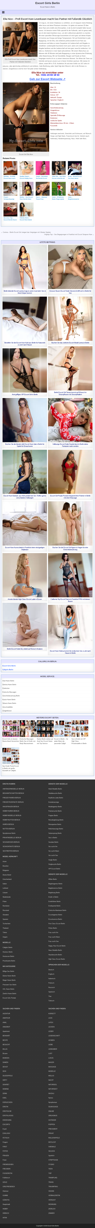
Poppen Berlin (53, 815)
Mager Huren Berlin (9, 980)
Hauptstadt (6, 1204)
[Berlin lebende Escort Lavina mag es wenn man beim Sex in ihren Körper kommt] (25, 267)
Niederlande (7, 897)
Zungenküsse (6, 711)
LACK (50, 1018)
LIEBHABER (52, 1049)
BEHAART (6, 1036)
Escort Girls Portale (9, 998)
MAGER (51, 1062)
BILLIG (5, 1049)
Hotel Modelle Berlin (55, 789)
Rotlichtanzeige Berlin (55, 829)
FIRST (5, 1147)
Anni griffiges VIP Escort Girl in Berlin (25, 394)
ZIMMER (51, 1213)
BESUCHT (6, 1044)
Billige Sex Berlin (8, 971)
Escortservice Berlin (55, 919)
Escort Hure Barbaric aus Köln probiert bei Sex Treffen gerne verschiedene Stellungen (25, 497)
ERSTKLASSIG (8, 1115)
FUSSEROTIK (7, 1173)
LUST (50, 1053)
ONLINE (51, 1111)
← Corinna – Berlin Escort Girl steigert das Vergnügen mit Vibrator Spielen (26, 232)
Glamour (5, 1191)
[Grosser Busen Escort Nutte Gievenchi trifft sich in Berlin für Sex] (70, 267)
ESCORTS (6, 1124)
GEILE (5, 1182)
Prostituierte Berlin (9, 961)
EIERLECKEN (7, 1102)
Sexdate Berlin (53, 842)
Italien (5, 884)
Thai (49, 996)
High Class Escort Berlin (56, 959)
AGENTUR (6, 1013)
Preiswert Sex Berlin (9, 985)
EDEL (5, 1098)
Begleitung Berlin (54, 892)
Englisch (51, 974)
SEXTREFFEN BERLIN (11, 851)
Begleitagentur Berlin (55, 884)
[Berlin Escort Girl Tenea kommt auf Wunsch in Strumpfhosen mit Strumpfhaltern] (70, 368)
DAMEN (5, 1062)
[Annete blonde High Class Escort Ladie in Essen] (25, 575)
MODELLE (52, 1071)
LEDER (50, 1031)
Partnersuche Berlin (55, 811)
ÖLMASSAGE (53, 1107)
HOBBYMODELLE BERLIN (12, 815)
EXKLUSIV (6, 1133)
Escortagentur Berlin (55, 915)
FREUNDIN (6, 1169)
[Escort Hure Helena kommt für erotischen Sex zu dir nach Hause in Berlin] (70, 627)
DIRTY (5, 1080)
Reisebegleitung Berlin (55, 820)
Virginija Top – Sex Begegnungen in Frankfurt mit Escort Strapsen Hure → (69, 234)
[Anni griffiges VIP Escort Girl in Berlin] (25, 370)
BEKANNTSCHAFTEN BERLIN (13, 793)
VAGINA (51, 1191)
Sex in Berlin (52, 837)
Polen (4, 901)
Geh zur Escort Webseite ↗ (47, 79)
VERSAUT (52, 1200)
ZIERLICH (51, 1209)
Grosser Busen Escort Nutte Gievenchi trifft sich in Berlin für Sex (70, 292)
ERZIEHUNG (7, 1120)
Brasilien (5, 866)
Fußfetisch (6, 1178)
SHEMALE (52, 1147)
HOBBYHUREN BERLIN (11, 811)
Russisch (51, 987)
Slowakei (6, 915)
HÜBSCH (6, 1213)
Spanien (5, 919)
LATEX (50, 1022)
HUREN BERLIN (8, 824)
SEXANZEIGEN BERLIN (11, 842)
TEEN (50, 1169)
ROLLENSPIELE (54, 1138)
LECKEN (51, 1027)
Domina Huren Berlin (9, 684)
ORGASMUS (52, 1115)
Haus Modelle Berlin (55, 950)
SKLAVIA (51, 1151)
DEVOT (5, 1067)
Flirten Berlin (52, 928)
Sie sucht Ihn (52, 846)
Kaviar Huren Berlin (8, 699)
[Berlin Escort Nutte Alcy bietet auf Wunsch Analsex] (25, 625)
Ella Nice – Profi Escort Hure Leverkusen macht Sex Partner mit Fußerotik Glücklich (47, 19)
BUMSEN (6, 1058)
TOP (50, 1173)
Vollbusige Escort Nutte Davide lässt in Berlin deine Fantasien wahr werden (70, 445)
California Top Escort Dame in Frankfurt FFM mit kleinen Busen (70, 600)
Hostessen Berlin (8, 956)
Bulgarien (6, 870)
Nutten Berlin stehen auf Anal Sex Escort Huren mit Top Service (45, 741)
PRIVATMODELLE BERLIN (12, 837)
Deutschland (7, 875)
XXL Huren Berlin (8, 989)
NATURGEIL (52, 1084)
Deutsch (51, 970)
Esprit (5, 1129)
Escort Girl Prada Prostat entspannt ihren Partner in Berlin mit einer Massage (70, 497)
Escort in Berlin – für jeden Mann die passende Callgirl (61, 741)
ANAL (5, 1022)
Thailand (5, 928)
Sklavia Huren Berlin (9, 703)
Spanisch (51, 992)
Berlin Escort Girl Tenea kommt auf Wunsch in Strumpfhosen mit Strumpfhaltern (70, 393)
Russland (6, 910)
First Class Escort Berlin (56, 923)
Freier (4, 1160)
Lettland (5, 888)
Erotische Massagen (9, 692)
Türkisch (51, 1001)
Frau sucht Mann (54, 937)
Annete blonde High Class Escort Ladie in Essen (25, 599)
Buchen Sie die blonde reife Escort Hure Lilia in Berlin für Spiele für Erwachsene (24, 445)
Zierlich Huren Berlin (9, 993)
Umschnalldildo (7, 707)
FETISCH (6, 1138)
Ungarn (5, 937)
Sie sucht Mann (53, 851)
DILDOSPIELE (8, 1076)
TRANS (51, 1182)
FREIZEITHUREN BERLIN (12, 798)
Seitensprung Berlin (55, 833)
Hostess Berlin (8, 952)
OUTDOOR (52, 1120)
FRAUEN (6, 1155)
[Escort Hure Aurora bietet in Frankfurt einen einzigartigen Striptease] (25, 523)
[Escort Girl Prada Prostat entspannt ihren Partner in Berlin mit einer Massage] (70, 472)
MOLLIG (51, 1076)
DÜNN (5, 1093)
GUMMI (5, 1195)
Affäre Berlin (52, 879)
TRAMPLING (52, 1178)
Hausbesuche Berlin (55, 955)
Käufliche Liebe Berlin (55, 798)
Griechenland (7, 879)
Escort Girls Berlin (47, 3)
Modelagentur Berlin (55, 806)
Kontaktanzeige (53, 802)
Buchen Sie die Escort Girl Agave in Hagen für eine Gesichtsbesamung (70, 548)
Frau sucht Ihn (53, 932)
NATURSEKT (52, 1089)
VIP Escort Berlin (54, 869)
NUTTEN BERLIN (9, 829)
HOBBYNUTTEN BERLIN (11, 820)
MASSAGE (52, 1067)
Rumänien (6, 906)
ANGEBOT (6, 1027)
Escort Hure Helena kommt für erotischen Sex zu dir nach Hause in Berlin (70, 652)
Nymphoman (52, 1102)
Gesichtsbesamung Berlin (11, 696)
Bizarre (5, 1053)
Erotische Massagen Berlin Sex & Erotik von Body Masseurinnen (27, 741)
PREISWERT (52, 1129)
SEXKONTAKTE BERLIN (11, 846)
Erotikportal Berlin (54, 906)
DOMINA (6, 1089)
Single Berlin (52, 860)
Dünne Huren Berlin (9, 976)
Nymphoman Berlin (9, 833)
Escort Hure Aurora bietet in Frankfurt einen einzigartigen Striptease (24, 548)
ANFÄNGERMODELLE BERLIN (13, 789)
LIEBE (50, 1044)
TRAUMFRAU (53, 1186)
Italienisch (51, 978)
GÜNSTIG (6, 1200)
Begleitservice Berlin (55, 888)
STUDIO (51, 1164)
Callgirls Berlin (7, 947)
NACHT (51, 1080)
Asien (4, 861)
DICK (4, 1071)
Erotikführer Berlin (54, 901)
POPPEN (51, 1124)
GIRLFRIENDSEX (9, 1186)
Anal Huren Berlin (8, 681)
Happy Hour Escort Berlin (56, 946)
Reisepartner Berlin (54, 824)
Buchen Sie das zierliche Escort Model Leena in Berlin (70, 343)
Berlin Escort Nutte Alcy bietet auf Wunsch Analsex (25, 649)
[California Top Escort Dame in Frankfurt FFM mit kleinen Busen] (70, 575)
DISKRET (6, 1084)
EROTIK (5, 1107)
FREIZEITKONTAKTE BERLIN (13, 802)
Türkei (5, 932)
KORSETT (52, 1013)
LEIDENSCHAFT (54, 1036)
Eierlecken (6, 688)
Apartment (6, 1031)
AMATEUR (6, 1018)
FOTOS (5, 1151)
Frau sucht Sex (53, 941)
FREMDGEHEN (8, 1164)
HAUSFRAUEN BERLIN (11, 806)
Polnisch (51, 983)
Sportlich (51, 1155)
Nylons (50, 1098)
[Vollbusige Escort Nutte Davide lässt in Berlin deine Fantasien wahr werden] (70, 420)
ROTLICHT (52, 1142)
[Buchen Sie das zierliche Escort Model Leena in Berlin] (70, 319)
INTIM (5, 1218)
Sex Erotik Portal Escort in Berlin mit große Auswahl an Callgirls (10, 768)
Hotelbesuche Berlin (55, 793)
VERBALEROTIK (54, 1195)
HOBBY (5, 1209)
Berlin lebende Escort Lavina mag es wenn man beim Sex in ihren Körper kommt (25, 292)
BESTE (5, 1040)
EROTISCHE (7, 1111)
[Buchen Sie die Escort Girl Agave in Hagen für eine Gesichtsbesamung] (70, 523)
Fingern (5, 1142)
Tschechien (6, 923)
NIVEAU (51, 1093)
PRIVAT (51, 1133)
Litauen (5, 892)
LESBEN (51, 1040)
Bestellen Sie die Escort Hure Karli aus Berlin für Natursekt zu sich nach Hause (24, 344)
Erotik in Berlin (53, 897)
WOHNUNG (52, 1204)
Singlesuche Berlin (54, 864)
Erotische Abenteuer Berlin (57, 910)
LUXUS (50, 1058)
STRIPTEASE (53, 1160)
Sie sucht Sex (53, 855)
